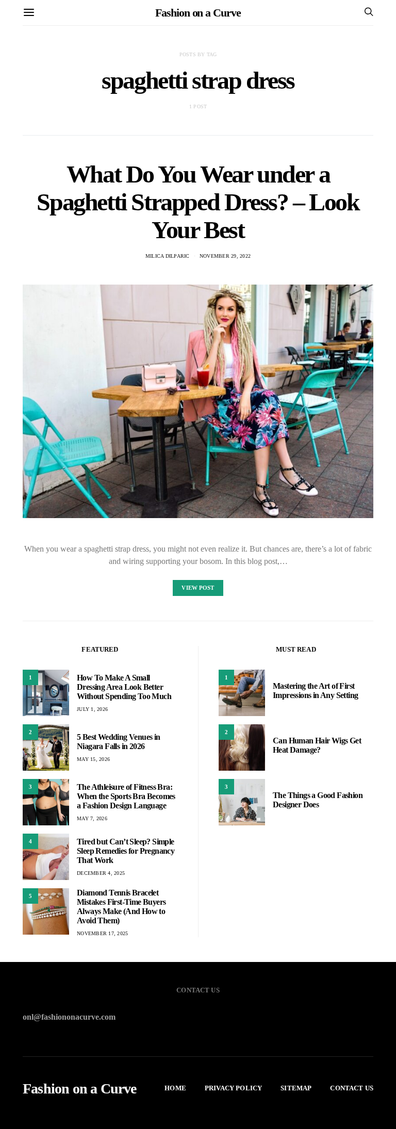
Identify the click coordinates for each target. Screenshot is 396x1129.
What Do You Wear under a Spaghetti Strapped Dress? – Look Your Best (198, 201)
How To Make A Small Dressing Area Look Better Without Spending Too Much (124, 687)
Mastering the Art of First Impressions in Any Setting (315, 691)
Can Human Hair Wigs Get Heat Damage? (317, 745)
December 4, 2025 (101, 873)
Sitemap (295, 1088)
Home (175, 1088)
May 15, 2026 (93, 759)
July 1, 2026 (92, 709)
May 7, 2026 (92, 818)
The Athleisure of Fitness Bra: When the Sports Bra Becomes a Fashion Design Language (126, 796)
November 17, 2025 (102, 933)
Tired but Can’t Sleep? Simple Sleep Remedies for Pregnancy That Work (125, 851)
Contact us (351, 1088)
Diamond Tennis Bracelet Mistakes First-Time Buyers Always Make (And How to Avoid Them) (121, 906)
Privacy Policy (233, 1088)
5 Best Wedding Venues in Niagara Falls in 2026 (118, 742)
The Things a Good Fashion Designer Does (317, 800)
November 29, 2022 (225, 256)
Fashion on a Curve (197, 12)
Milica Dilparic (167, 256)
